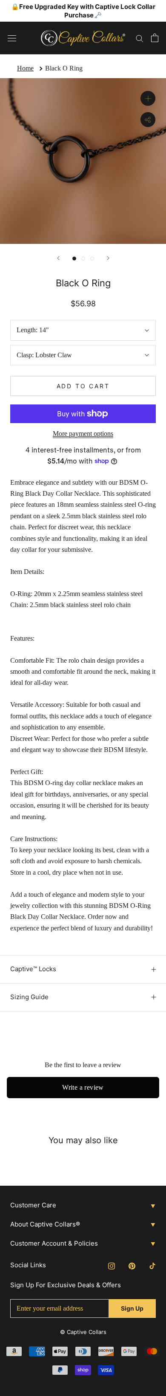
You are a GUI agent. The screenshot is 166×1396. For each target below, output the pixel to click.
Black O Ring (64, 68)
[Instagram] (111, 1265)
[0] (154, 38)
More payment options (83, 433)
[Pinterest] (132, 1265)
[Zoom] (147, 98)
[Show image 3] (92, 258)
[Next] (108, 258)
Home (25, 68)
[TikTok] (152, 1265)
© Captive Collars (83, 1331)
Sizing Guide (29, 997)
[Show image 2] (83, 258)
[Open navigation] (12, 37)
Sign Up (132, 1308)
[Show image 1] (74, 258)
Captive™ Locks (33, 969)
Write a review (83, 1087)
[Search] (139, 38)
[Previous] (58, 258)
